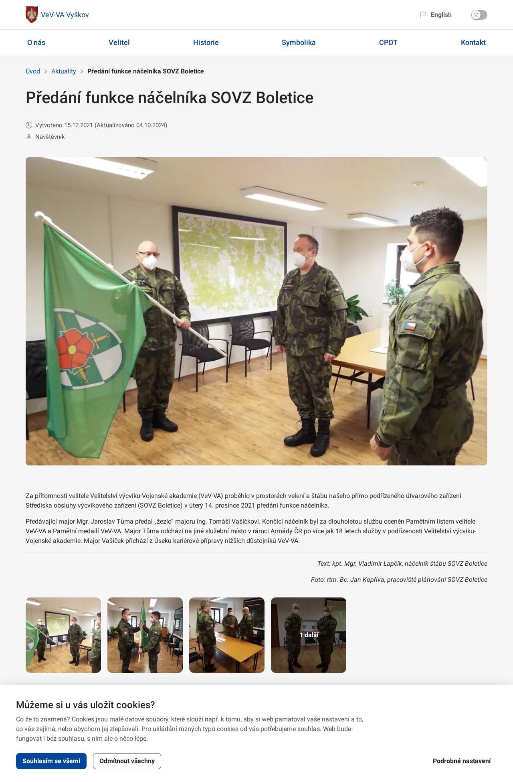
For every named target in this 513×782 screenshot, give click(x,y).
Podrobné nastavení (462, 761)
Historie (206, 42)
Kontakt (473, 42)
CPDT (388, 42)
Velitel (119, 42)
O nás (36, 42)
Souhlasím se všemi (51, 761)
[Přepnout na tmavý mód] (479, 15)
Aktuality (63, 71)
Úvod (33, 71)
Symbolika (299, 42)
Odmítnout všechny (127, 761)
